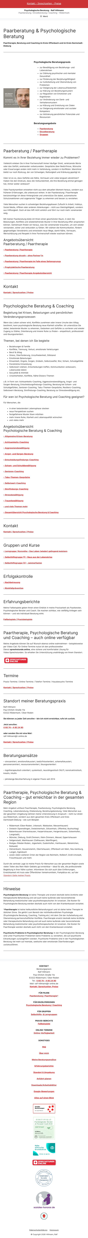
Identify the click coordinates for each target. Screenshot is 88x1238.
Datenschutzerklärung (38, 1230)
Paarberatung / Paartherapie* (44, 996)
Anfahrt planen (44, 1079)
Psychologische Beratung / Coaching (44, 1005)
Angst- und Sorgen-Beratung (18, 454)
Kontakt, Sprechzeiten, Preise (44, 986)
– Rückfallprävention (13, 588)
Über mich (44, 1053)
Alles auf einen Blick (44, 1098)
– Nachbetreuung (11, 582)
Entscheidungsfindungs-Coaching (21, 460)
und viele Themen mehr (15, 506)
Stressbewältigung (13, 495)
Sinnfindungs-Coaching (15, 489)
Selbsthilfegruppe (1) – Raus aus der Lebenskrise (27, 557)
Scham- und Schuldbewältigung (19, 465)
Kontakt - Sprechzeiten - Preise (44, 3)
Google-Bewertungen (44, 1091)
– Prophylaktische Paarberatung (18, 267)
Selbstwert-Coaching (14, 483)
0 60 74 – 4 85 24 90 (13, 727)
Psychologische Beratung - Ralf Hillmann (44, 10)
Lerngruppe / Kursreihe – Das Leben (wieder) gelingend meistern (35, 551)
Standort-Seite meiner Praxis (16, 875)
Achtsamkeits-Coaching (16, 442)
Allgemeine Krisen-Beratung (18, 436)
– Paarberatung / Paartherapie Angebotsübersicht (27, 273)
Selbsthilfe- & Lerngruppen (44, 1014)
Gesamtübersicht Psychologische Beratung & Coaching (31, 512)
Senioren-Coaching (13, 471)
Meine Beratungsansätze (44, 1059)
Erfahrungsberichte (44, 1066)
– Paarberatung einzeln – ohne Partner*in (23, 255)
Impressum (54, 1230)
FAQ (44, 1047)
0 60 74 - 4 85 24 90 (46, 981)
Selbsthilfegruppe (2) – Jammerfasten (22, 563)
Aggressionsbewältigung (16, 448)
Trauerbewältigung (13, 501)
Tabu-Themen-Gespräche (16, 477)
